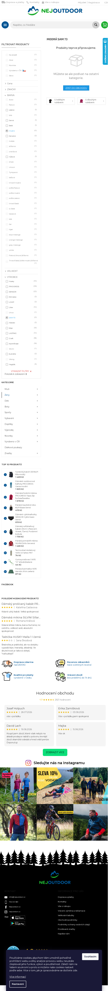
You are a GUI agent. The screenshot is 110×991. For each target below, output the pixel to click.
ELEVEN (22, 354)
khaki (22, 161)
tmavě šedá (22, 203)
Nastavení (18, 984)
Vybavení (9, 418)
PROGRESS (22, 286)
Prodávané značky (66, 929)
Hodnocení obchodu (55, 693)
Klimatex (22, 297)
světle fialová (22, 188)
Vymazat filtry (20, 371)
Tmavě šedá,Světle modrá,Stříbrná (23, 261)
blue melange (22, 234)
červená (22, 136)
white (22, 250)
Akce (22, 60)
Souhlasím (90, 956)
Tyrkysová (22, 172)
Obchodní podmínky (67, 920)
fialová (22, 104)
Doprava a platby (15, 2)
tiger (22, 229)
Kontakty (34, 2)
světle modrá (22, 193)
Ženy (7, 395)
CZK (106, 2)
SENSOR (22, 291)
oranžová (22, 151)
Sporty (8, 412)
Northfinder (22, 343)
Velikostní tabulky (66, 915)
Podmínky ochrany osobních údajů (74, 924)
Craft (22, 338)
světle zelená (22, 198)
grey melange (22, 245)
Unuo (22, 312)
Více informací (17, 976)
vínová (22, 167)
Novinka (22, 65)
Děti (7, 401)
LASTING (22, 333)
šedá (22, 125)
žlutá (22, 99)
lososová (22, 213)
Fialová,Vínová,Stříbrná (22, 255)
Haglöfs (22, 364)
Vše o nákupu (52, 2)
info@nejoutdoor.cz (17, 897)
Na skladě (22, 54)
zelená (22, 110)
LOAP (22, 302)
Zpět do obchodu (76, 88)
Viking (22, 359)
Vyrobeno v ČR (22, 70)
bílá (22, 115)
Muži (7, 389)
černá (22, 120)
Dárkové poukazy (13, 447)
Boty (7, 406)
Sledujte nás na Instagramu (59, 763)
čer (22, 224)
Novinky (9, 436)
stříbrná (22, 146)
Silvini (22, 348)
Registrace (94, 2)
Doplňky (9, 424)
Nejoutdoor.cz (14, 907)
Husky (22, 281)
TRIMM (22, 322)
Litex (22, 307)
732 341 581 (13, 902)
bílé (22, 219)
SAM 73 (22, 317)
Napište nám (64, 933)
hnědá (22, 141)
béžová (22, 177)
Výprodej (9, 430)
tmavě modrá (22, 182)
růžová (22, 156)
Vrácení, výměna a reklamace (71, 911)
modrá (22, 130)
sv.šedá (22, 208)
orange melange (22, 239)
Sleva (22, 75)
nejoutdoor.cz (14, 911)
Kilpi (22, 328)
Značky (8, 453)
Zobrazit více (55, 752)
